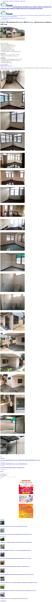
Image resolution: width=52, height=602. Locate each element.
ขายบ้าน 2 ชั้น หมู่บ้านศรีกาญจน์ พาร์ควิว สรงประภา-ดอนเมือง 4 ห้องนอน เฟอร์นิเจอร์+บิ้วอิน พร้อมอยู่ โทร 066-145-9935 (20, 460)
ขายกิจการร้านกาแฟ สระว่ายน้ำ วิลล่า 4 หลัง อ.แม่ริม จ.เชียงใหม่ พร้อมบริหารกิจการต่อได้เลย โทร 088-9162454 (16, 534)
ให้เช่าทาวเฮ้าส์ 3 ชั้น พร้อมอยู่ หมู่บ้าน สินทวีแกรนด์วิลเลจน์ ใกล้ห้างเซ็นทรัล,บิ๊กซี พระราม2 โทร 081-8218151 (15, 558)
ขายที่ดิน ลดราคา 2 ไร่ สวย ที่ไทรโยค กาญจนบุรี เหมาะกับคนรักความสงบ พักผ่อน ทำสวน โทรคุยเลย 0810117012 (16, 542)
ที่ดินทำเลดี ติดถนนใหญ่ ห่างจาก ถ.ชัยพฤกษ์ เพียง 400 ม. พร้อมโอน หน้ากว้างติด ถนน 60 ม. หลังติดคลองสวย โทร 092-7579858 (18, 590)
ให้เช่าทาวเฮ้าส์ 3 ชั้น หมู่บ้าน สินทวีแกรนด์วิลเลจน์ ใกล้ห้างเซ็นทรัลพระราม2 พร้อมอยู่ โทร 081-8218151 (15, 566)
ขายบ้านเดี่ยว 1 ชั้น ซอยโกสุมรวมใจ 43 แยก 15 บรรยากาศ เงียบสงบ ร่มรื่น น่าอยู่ (13, 463)
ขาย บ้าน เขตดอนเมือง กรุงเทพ (4, 19)
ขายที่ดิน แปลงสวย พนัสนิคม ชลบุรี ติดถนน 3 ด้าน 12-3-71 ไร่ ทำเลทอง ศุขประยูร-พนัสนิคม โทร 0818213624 (15, 550)
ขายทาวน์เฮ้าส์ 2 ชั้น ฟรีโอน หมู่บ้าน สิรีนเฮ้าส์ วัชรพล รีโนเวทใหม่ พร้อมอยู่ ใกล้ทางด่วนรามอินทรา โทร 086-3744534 (16, 574)
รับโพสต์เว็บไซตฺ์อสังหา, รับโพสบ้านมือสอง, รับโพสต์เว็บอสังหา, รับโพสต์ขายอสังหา (13, 1)
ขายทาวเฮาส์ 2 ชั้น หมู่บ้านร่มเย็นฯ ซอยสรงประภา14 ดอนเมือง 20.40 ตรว (12, 467)
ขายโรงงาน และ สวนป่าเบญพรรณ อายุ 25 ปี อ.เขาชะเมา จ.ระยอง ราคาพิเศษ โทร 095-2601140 (13, 526)
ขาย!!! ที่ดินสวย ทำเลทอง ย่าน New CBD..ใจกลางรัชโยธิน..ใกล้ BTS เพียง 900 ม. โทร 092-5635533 (14, 598)
